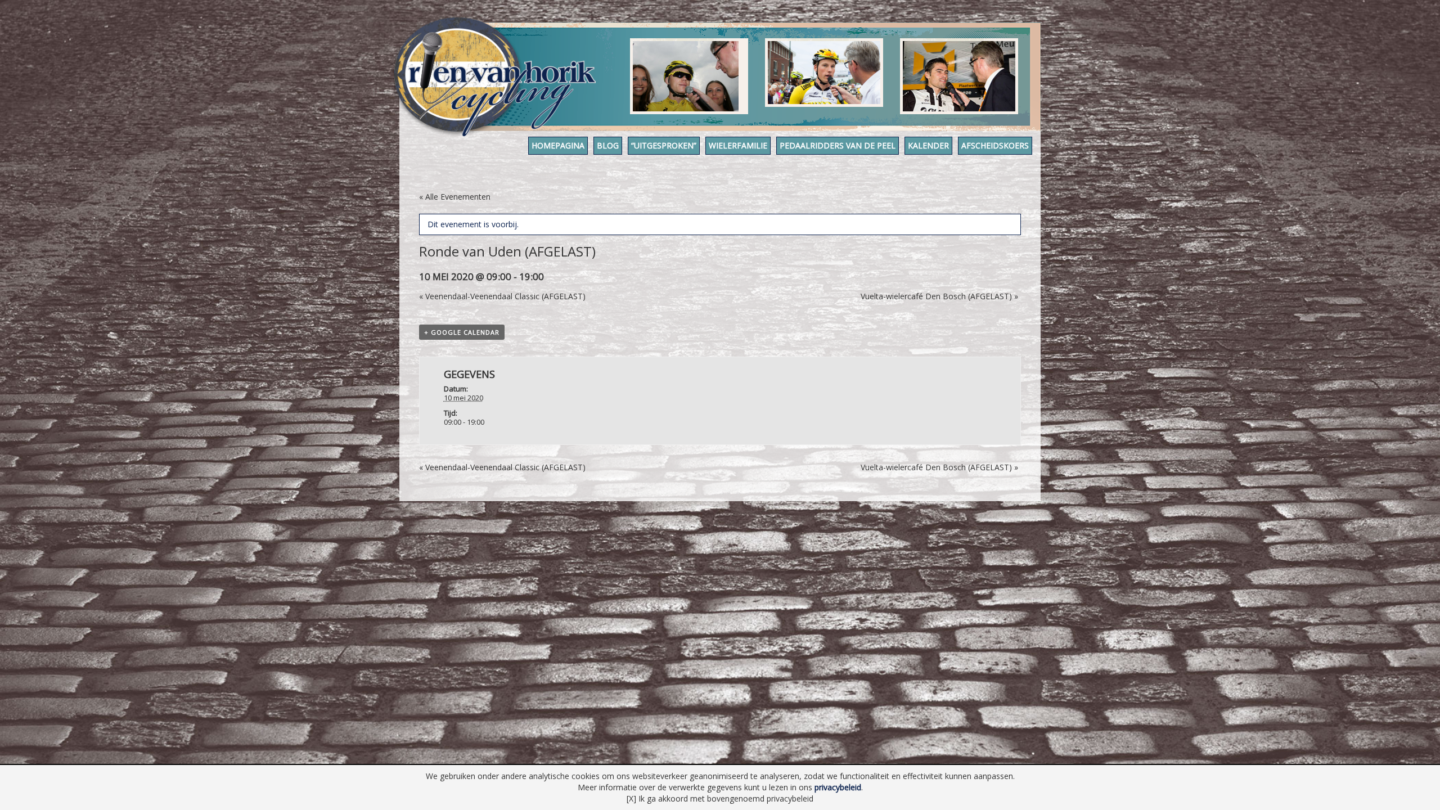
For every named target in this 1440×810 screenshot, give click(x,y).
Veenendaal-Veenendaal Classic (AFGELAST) (502, 296)
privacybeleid (837, 787)
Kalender (928, 145)
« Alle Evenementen (454, 196)
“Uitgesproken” (663, 145)
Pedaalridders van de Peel (838, 145)
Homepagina (558, 145)
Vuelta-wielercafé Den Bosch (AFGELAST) (939, 296)
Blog (608, 145)
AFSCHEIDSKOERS (995, 145)
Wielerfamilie (738, 145)
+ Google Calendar (462, 332)
